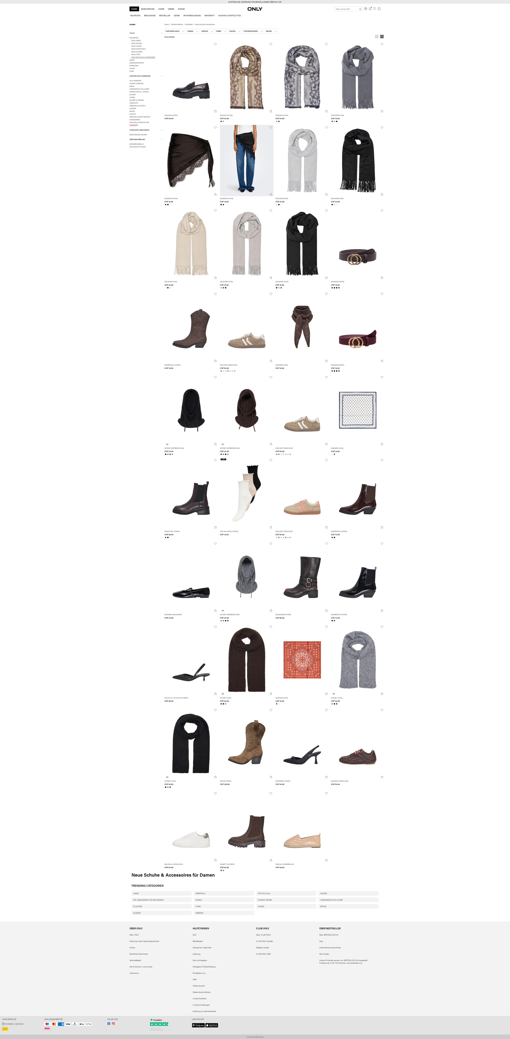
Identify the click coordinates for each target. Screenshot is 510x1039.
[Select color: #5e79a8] (168, 454)
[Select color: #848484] (172, 454)
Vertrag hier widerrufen (202, 947)
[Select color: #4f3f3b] (221, 870)
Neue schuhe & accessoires (205, 24)
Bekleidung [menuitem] (150, 15)
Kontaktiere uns (199, 973)
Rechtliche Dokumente (138, 953)
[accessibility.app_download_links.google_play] (198, 1027)
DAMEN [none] (134, 9)
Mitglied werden (262, 947)
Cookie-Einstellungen (255, 1036)
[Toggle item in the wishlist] (215, 44)
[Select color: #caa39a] (234, 371)
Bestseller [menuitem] (164, 15)
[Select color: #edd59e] (223, 371)
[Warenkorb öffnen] (379, 8)
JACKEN (323, 893)
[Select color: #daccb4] (232, 371)
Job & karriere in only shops (140, 966)
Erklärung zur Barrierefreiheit (204, 1011)
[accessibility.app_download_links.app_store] (211, 1027)
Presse (132, 947)
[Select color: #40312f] (221, 121)
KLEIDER (137, 912)
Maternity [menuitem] (210, 15)
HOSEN (199, 899)
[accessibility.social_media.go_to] (108, 1024)
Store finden (324, 953)
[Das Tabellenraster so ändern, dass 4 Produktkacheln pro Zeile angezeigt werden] (381, 37)
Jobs (321, 941)
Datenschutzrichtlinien (202, 992)
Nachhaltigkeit (135, 960)
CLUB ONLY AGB (263, 953)
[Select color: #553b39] (165, 537)
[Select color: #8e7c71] (221, 371)
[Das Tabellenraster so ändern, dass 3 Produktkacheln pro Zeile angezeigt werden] (376, 37)
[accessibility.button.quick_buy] (215, 111)
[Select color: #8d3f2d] (334, 454)
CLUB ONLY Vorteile (264, 941)
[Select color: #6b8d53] (223, 870)
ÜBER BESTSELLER (330, 928)
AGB (194, 979)
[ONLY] (255, 10)
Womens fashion (177, 24)
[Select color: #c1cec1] (230, 371)
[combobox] (174, 31)
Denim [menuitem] (177, 15)
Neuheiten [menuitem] (135, 15)
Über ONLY (136, 928)
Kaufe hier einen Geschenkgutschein (144, 941)
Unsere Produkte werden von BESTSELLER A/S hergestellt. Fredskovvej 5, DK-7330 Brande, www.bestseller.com (343, 961)
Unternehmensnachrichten (330, 947)
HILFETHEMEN (201, 928)
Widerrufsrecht (199, 985)
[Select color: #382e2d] (165, 204)
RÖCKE (323, 906)
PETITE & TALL (264, 893)
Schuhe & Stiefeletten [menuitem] (229, 15)
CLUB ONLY (262, 928)
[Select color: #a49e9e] (223, 121)
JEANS (136, 893)
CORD (198, 906)
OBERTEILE (200, 893)
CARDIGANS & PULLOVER (331, 899)
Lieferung (196, 953)
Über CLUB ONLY (263, 934)
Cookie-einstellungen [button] (201, 1004)
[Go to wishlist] (374, 9)
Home (166, 24)
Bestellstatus (198, 941)
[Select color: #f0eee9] (281, 204)
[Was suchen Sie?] (360, 9)
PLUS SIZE (137, 906)
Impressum (134, 973)
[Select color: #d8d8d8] (276, 204)
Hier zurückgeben (200, 960)
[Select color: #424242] (332, 121)
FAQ (194, 934)
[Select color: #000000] (336, 121)
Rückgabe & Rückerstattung (204, 966)
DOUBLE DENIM (265, 899)
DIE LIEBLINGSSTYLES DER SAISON (148, 899)
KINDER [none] (161, 9)
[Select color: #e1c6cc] (225, 371)
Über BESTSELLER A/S (328, 934)
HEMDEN (199, 912)
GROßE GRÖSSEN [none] (147, 9)
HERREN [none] (171, 9)
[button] (191, 77)
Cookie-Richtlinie (199, 998)
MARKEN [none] (181, 9)
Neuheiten (189, 24)
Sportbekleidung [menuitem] (192, 15)
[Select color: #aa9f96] (334, 121)
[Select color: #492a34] (339, 287)
